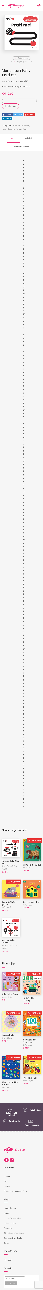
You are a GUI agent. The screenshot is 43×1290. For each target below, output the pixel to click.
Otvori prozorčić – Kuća (31, 902)
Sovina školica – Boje (30, 1078)
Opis (13, 138)
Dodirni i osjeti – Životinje (32, 865)
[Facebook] (6, 1160)
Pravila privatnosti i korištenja (16, 1191)
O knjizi (28, 138)
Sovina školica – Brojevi (10, 994)
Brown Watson (7, 1038)
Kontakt (7, 1186)
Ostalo (6, 1243)
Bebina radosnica (8, 1035)
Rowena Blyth (7, 997)
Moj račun (8, 1260)
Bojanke (7, 1213)
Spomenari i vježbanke (13, 1238)
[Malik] (16, 6)
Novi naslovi (21, 129)
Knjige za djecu (10, 1223)
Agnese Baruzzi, (8, 81)
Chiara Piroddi (21, 81)
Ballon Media (27, 867)
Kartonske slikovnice (20, 125)
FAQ (5, 1181)
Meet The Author (21, 147)
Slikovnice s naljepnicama (14, 1233)
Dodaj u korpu (10, 106)
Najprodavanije (8, 129)
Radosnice (8, 1228)
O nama (7, 1176)
